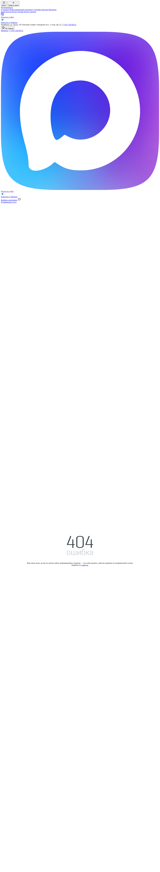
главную (84, 565)
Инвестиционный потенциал (21, 10)
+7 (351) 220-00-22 (69, 25)
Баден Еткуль (6, 12)
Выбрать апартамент (9, 200)
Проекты (4, 31)
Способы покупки (40, 10)
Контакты (52, 10)
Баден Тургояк (18, 12)
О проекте (5, 10)
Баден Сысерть (30, 12)
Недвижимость (7, 8)
